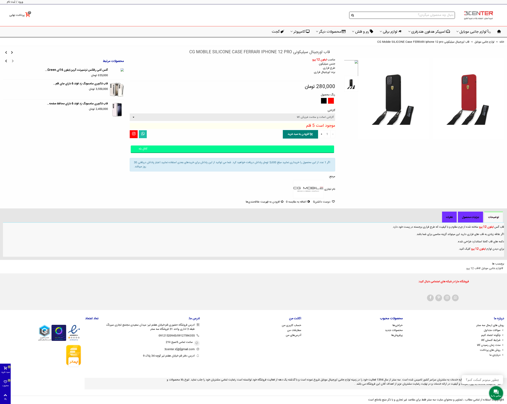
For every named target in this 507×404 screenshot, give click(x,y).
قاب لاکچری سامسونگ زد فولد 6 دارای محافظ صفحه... (77, 104)
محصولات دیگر (330, 32)
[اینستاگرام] (134, 134)
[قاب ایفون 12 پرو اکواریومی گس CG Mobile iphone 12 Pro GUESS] (6, 53)
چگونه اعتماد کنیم (490, 335)
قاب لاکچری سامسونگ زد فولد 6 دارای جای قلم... (80, 84)
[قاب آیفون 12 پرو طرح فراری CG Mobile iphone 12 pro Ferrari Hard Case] (12, 53)
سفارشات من (294, 330)
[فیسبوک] (430, 298)
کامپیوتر (299, 32)
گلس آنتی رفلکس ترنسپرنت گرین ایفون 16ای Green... (76, 70)
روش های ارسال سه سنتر (490, 325)
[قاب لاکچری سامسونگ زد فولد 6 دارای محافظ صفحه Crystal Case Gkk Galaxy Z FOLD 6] (117, 110)
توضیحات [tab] (493, 217)
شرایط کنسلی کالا (490, 340)
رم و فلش (362, 32)
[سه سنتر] (478, 15)
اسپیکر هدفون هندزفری (428, 32)
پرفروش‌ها (397, 335)
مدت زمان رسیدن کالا (488, 345)
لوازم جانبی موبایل (472, 32)
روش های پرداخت (490, 350)
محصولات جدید (394, 330)
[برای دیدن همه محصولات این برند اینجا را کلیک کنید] (308, 189)
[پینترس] (438, 298)
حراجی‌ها (398, 325)
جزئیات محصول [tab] (470, 217)
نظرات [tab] (449, 217)
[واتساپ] (143, 134)
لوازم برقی (390, 32)
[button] (13, 61)
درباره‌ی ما (495, 355)
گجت (276, 32)
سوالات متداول (492, 330)
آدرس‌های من (293, 335)
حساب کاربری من (291, 325)
